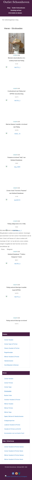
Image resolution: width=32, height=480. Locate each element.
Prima (2, 249)
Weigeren (9, 249)
